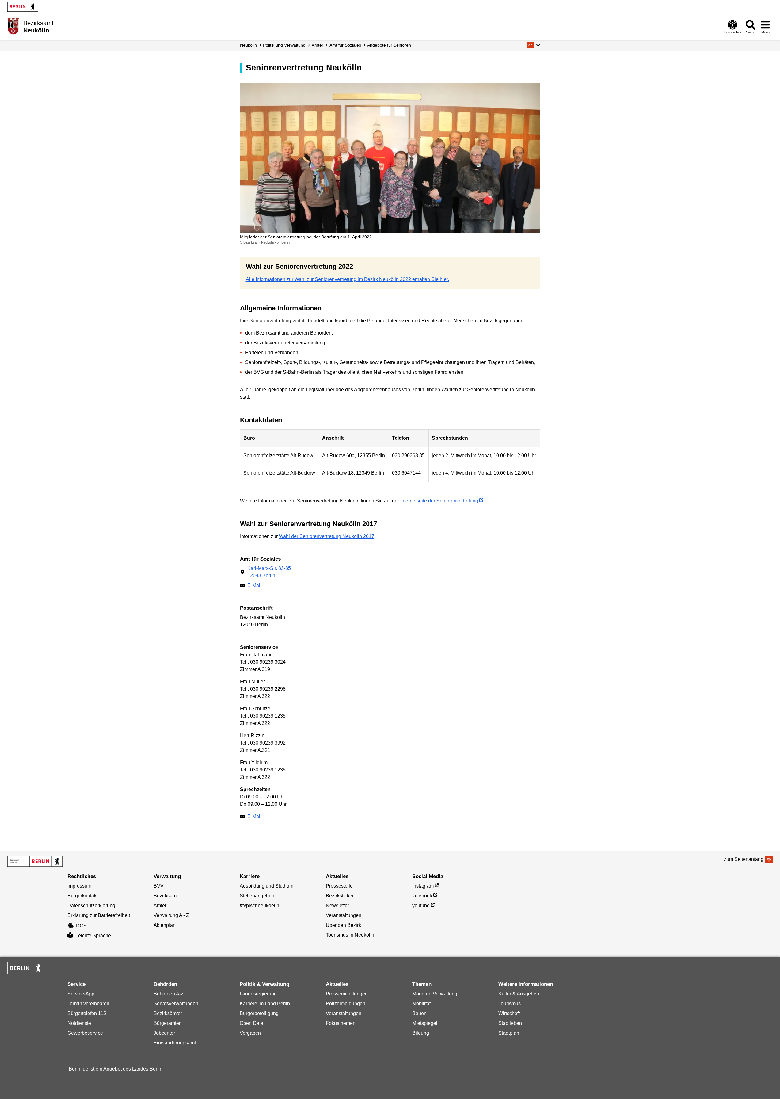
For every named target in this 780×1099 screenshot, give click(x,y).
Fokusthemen (341, 1023)
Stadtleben (510, 1023)
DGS (81, 925)
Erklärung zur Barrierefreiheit (98, 915)
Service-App (80, 993)
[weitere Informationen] (13, 26)
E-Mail (254, 585)
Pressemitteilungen (347, 993)
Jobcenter (164, 1033)
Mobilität (421, 1003)
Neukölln (248, 45)
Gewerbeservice (85, 1033)
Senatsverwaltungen (176, 1003)
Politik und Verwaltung (284, 45)
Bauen (419, 1013)
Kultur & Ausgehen (518, 993)
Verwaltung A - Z (171, 915)
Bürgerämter (167, 1023)
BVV (159, 886)
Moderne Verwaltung (434, 993)
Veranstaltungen (343, 915)
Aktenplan (165, 925)
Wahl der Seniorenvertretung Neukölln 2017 (326, 536)
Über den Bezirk (343, 925)
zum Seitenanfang (743, 859)
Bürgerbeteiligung (259, 1013)
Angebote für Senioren (389, 45)
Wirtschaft (509, 1013)
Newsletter (337, 905)
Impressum (79, 886)
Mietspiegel (424, 1023)
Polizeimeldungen (345, 1003)
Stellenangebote (258, 895)
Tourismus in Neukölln (350, 935)
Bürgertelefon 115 (86, 1013)
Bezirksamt (166, 895)
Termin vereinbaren (88, 1003)
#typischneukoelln (259, 905)
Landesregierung (258, 993)
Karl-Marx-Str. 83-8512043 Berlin (269, 572)
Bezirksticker (340, 895)
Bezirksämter (168, 1013)
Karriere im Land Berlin (265, 1003)
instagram (423, 886)
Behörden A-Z (169, 993)
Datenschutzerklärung (91, 905)
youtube (421, 905)
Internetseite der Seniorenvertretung (439, 500)
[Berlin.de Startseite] (22, 7)
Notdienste (79, 1023)
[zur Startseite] (35, 861)
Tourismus (509, 1003)
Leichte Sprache (93, 935)
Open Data (251, 1023)
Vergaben (250, 1033)
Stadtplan (508, 1033)
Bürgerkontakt (82, 895)
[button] (533, 45)
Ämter (317, 45)
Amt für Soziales (345, 45)
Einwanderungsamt (175, 1042)
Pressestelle (339, 886)
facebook (422, 895)
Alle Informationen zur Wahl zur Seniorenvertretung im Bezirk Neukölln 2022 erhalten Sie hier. (347, 279)
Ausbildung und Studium (266, 886)
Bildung (420, 1033)
